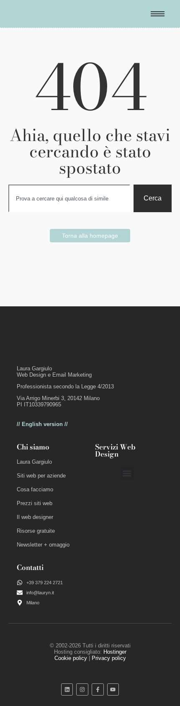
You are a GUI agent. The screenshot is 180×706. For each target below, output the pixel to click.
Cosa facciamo (35, 489)
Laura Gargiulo (34, 462)
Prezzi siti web (34, 503)
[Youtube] (113, 689)
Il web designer (35, 517)
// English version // (42, 424)
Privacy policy (109, 658)
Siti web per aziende (41, 475)
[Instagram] (82, 689)
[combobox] (69, 198)
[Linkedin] (67, 689)
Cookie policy (70, 658)
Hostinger (114, 652)
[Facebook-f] (98, 689)
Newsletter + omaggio (43, 545)
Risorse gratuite (36, 531)
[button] (127, 473)
